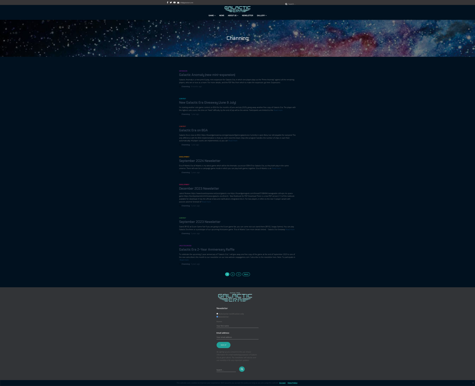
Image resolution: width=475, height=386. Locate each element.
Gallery (261, 15)
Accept (282, 383)
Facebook (167, 3)
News (221, 15)
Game (211, 15)
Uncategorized (185, 246)
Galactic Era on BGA (193, 130)
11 (239, 274)
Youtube (174, 3)
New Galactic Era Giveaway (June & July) (207, 102)
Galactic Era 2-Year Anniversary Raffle (207, 249)
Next (246, 274)
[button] (214, 15)
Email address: (222, 333)
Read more (278, 110)
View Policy (292, 383)
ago (196, 86)
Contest (182, 99)
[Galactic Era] (238, 9)
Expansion (183, 71)
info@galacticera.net (186, 3)
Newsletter (247, 15)
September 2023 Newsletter (200, 222)
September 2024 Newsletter (200, 161)
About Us (232, 15)
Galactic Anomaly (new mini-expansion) (207, 75)
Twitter (171, 3)
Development (184, 157)
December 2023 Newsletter (199, 188)
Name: (219, 321)
